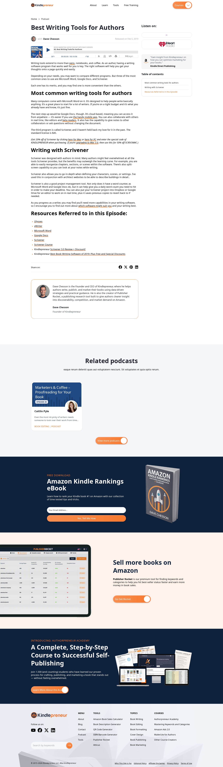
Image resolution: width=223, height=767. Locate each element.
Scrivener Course (43, 244)
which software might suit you (95, 205)
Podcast (45, 19)
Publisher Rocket (101, 739)
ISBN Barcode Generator (105, 734)
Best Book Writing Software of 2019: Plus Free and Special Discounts (87, 253)
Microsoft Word (42, 230)
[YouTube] (33, 730)
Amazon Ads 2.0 (162, 729)
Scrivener (39, 239)
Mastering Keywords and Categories (172, 724)
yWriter (38, 226)
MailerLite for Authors (165, 734)
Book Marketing (138, 745)
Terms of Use (186, 763)
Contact (82, 729)
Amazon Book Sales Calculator (108, 719)
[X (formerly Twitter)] (46, 730)
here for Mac (74, 139)
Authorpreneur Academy (166, 719)
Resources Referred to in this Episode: (161, 92)
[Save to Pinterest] (131, 267)
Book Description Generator (107, 724)
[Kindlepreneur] (42, 5)
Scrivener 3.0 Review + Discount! (68, 249)
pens (72, 63)
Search (69, 745)
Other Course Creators (165, 739)
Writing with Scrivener (154, 87)
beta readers (69, 120)
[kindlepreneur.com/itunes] (166, 35)
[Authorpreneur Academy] (153, 685)
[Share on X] (126, 267)
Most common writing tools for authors (161, 83)
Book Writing (136, 719)
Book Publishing (138, 739)
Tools (116, 5)
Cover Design (136, 734)
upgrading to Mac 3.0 (87, 142)
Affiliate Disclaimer (157, 763)
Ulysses (38, 221)
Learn (105, 5)
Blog (80, 724)
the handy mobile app (85, 117)
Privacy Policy (173, 763)
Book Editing (136, 724)
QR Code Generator (103, 729)
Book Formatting (138, 729)
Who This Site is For (123, 763)
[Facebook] (40, 730)
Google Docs (41, 235)
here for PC (90, 139)
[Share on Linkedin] (136, 267)
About (93, 5)
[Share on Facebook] (120, 267)
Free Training (131, 5)
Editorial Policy (140, 763)
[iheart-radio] (166, 44)
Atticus (96, 745)
